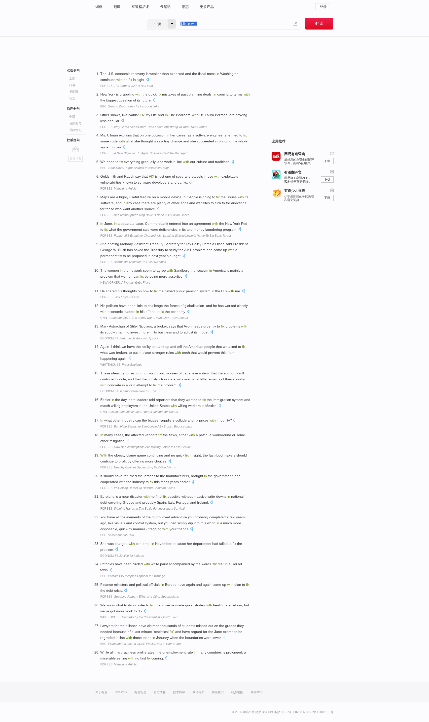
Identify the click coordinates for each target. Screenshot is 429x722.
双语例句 (73, 70)
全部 (72, 78)
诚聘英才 (198, 692)
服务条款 (274, 712)
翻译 (116, 7)
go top (75, 149)
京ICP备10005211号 (320, 712)
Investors (121, 692)
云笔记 (165, 7)
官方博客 (160, 692)
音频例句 (75, 123)
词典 (98, 7)
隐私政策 (261, 712)
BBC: (129, 106)
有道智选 (140, 692)
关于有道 (101, 692)
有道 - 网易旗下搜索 (115, 23)
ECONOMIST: (129, 338)
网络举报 (256, 692)
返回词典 (75, 158)
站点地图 (237, 692)
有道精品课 (140, 7)
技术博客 (179, 692)
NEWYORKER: (125, 282)
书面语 (73, 92)
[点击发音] (147, 80)
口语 (72, 85)
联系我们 (218, 692)
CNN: (144, 318)
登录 (323, 7)
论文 (72, 98)
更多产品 (207, 7)
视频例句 (75, 130)
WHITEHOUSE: (121, 364)
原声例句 (73, 108)
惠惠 (185, 7)
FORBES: (126, 86)
